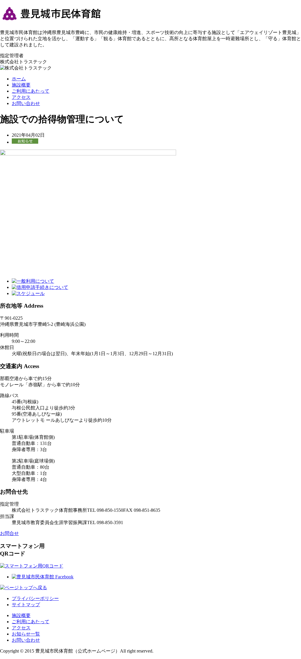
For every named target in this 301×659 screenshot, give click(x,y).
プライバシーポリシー (35, 598)
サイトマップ (26, 604)
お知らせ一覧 (26, 633)
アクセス (21, 97)
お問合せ (9, 533)
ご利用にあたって (30, 91)
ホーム (19, 78)
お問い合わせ (26, 103)
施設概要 (21, 84)
